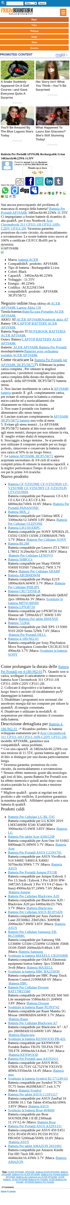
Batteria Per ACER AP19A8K (26, 1174)
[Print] (10, 197)
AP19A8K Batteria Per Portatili (39, 1182)
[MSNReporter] (45, 194)
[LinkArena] (65, 194)
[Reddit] (20, 185)
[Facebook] (29, 185)
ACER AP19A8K (16, 1172)
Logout (12, 1191)
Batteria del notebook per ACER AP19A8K (36, 1177)
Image (34, 36)
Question (34, 48)
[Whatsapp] (5, 194)
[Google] (49, 194)
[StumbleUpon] (53, 194)
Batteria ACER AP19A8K (48, 1172)
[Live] (41, 194)
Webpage (34, 30)
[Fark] (57, 194)
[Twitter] (39, 185)
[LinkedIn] (49, 185)
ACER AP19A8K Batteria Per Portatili (30, 1179)
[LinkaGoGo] (2, 197)
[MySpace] (34, 194)
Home (3, 1191)
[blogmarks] (61, 194)
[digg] (24, 194)
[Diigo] (15, 194)
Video (34, 25)
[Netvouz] (6, 197)
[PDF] (14, 197)
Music (34, 42)
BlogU (34, 19)
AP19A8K (30, 1172)
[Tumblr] (59, 185)
